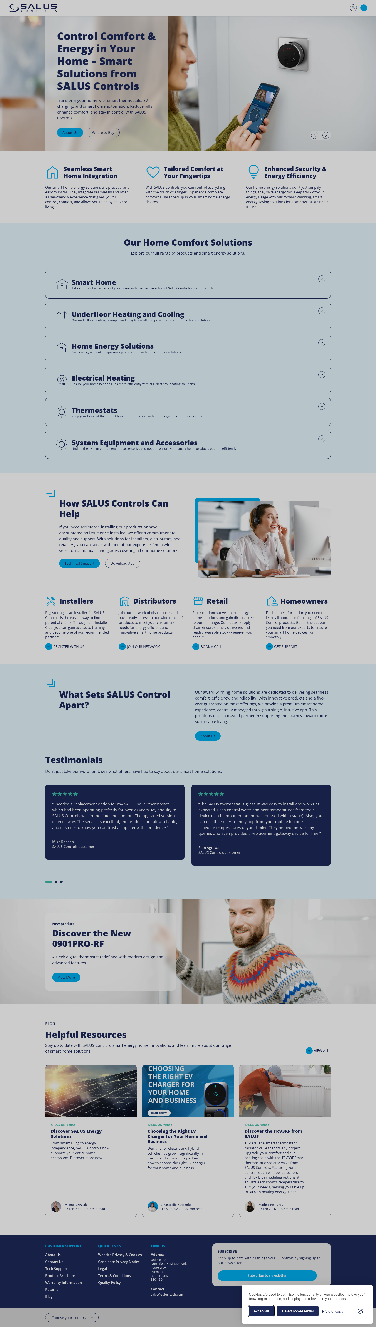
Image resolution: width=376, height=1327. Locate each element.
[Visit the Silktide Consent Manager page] (360, 1311)
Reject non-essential (298, 1311)
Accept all (261, 1311)
